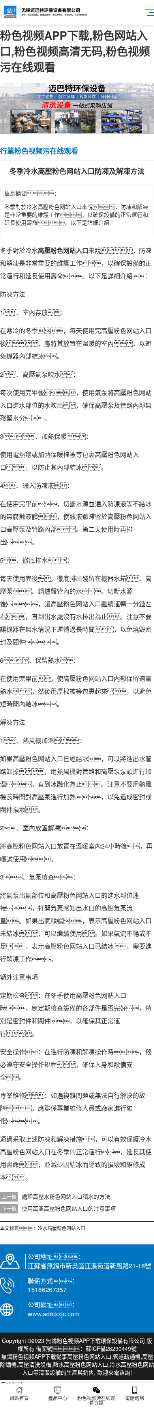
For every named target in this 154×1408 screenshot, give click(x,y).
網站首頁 (19, 1397)
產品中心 (57, 1397)
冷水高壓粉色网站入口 (61, 1228)
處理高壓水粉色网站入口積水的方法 (66, 1196)
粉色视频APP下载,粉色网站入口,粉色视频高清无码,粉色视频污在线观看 (75, 51)
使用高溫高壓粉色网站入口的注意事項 (69, 1208)
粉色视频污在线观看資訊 (96, 1400)
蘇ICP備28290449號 (111, 1348)
